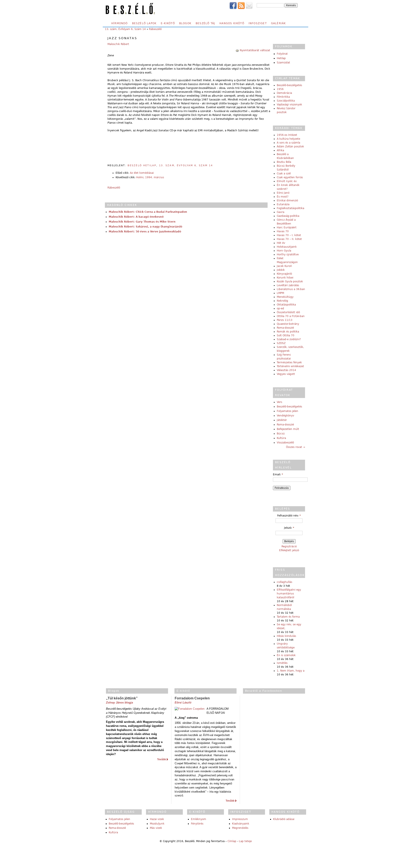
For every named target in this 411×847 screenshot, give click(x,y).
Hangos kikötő (231, 23)
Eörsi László (183, 702)
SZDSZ (281, 343)
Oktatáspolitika (286, 304)
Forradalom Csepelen (192, 698)
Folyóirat (282, 53)
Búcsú (281, 433)
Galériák (278, 23)
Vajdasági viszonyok (289, 104)
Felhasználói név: (289, 515)
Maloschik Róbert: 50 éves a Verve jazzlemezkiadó (145, 231)
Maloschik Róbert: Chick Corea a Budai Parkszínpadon (148, 211)
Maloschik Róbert (118, 44)
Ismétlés (282, 662)
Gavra (280, 212)
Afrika (280, 150)
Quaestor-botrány (288, 323)
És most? (282, 196)
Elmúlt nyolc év (287, 181)
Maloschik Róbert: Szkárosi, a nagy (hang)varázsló (145, 226)
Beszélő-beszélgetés (289, 85)
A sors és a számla (288, 142)
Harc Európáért (286, 227)
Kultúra (281, 438)
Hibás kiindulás (286, 636)
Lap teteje (245, 841)
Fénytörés (197, 823)
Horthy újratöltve (288, 254)
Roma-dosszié (285, 327)
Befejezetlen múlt (288, 429)
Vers (279, 402)
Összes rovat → (295, 447)
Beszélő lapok (144, 23)
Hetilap (281, 58)
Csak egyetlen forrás (290, 177)
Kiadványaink (240, 823)
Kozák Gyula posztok (290, 281)
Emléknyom (198, 819)
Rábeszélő (155, 29)
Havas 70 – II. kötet (289, 239)
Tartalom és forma (288, 616)
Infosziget (258, 23)
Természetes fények (289, 362)
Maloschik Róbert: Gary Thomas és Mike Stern (142, 221)
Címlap (232, 841)
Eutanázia (283, 204)
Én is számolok (286, 655)
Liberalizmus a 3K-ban (291, 289)
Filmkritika (283, 96)
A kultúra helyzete (288, 138)
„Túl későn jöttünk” (122, 698)
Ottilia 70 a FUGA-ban (291, 316)
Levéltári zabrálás (288, 285)
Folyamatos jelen (287, 411)
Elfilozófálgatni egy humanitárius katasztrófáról (289, 593)
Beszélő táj (205, 23)
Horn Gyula (284, 250)
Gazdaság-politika (288, 215)
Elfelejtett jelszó (289, 550)
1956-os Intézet (287, 134)
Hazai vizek (157, 819)
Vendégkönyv (285, 415)
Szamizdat (283, 62)
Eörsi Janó (283, 192)
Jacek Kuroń (284, 266)
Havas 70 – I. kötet (289, 235)
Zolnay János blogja (119, 702)
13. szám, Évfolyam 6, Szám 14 (125, 29)
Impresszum (240, 819)
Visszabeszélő (285, 442)
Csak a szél (284, 173)
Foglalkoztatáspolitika (290, 208)
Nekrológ (282, 300)
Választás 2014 (286, 370)
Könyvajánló (284, 273)
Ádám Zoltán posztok (290, 146)
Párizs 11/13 (284, 320)
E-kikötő (168, 23)
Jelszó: (289, 527)
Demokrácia (284, 92)
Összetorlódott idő (288, 312)
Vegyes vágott (286, 374)
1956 (280, 89)
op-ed (280, 308)
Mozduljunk (157, 823)
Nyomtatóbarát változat (255, 50)
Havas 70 (283, 231)
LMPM (280, 293)
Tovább (161, 759)
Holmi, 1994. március (150, 177)
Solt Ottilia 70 (285, 335)
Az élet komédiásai (142, 172)
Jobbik (281, 269)
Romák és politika (288, 331)
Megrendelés (240, 827)
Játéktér (282, 420)
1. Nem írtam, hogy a (290, 670)
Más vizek (156, 827)
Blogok (185, 23)
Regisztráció (289, 546)
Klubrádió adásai (283, 819)
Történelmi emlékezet (290, 366)
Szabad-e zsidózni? (289, 339)
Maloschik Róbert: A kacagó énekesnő (136, 216)
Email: (278, 474)
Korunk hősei (285, 277)
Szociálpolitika (286, 100)
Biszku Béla (284, 161)
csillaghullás (284, 582)
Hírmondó (119, 23)
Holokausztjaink (287, 246)
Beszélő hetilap (142, 165)
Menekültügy (285, 296)
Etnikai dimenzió (287, 200)
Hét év (281, 242)
